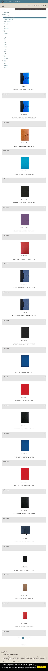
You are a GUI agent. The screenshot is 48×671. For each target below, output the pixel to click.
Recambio (6, 65)
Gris (4, 35)
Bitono (5, 44)
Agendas (4, 14)
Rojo (5, 51)
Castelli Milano (6, 58)
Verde (5, 53)
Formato (4, 60)
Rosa (5, 40)
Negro (5, 49)
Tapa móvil (6, 67)
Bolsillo (5, 61)
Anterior (19, 638)
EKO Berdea (6, 28)
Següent (28, 638)
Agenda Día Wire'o (7, 15)
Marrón (5, 46)
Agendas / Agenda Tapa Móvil (9, 17)
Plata (5, 39)
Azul (5, 42)
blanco (5, 31)
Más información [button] (26, 669)
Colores (3, 30)
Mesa (5, 63)
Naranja (5, 47)
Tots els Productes (5, 12)
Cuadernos (4, 55)
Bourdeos (6, 33)
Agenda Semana (7, 24)
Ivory (5, 26)
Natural (5, 37)
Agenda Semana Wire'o (8, 19)
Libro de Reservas (7, 21)
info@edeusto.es (17, 1)
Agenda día (6, 23)
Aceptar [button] (41, 666)
